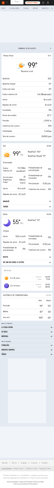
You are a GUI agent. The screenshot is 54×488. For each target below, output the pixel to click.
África (14, 463)
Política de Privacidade (25, 482)
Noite (5, 257)
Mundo (5, 463)
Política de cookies (38, 482)
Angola (24, 463)
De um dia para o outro (13, 262)
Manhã (6, 201)
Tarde (5, 207)
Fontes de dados (33, 484)
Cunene (34, 463)
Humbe (44, 463)
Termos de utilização (13, 482)
